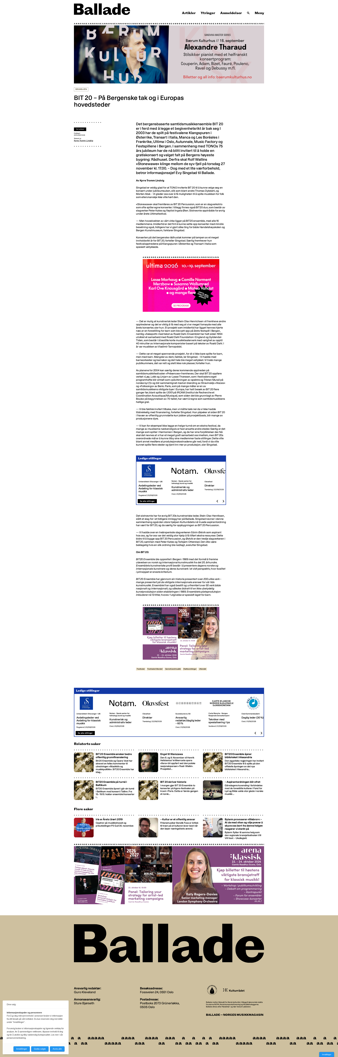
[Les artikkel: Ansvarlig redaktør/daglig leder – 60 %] (189, 712)
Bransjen (81, 89)
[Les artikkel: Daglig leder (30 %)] (255, 712)
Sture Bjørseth (84, 1003)
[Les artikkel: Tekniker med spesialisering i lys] (222, 712)
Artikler (189, 13)
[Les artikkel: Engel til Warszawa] (169, 762)
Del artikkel (80, 129)
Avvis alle (57, 1049)
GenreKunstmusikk (173, 669)
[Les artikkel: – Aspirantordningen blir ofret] (233, 788)
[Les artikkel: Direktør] (218, 480)
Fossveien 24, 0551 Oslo (156, 992)
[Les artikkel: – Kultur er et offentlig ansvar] (169, 827)
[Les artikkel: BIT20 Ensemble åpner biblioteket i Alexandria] (233, 762)
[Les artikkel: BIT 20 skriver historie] (169, 788)
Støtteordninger (189, 669)
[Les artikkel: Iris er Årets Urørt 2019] (104, 827)
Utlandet (202, 669)
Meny (259, 13)
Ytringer (208, 13)
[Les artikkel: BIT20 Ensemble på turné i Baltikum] (104, 788)
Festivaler (141, 669)
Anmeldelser (231, 13)
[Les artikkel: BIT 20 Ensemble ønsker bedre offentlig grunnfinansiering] (104, 762)
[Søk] (248, 13)
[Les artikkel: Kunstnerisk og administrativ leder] (185, 480)
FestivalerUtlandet (154, 669)
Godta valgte (40, 1049)
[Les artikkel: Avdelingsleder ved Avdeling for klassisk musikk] (152, 480)
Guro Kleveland (85, 992)
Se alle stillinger (147, 501)
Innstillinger (326, 1054)
